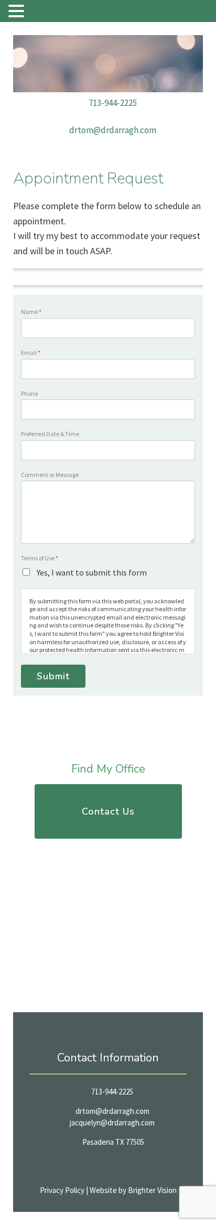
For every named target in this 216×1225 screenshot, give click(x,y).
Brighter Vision (152, 1190)
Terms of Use (39, 558)
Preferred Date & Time (50, 434)
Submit (53, 676)
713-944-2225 (113, 103)
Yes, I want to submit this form (91, 572)
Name (31, 312)
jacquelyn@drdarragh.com (112, 1123)
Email (30, 352)
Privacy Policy (62, 1190)
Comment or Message (50, 475)
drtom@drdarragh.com (112, 130)
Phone (29, 393)
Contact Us (108, 811)
